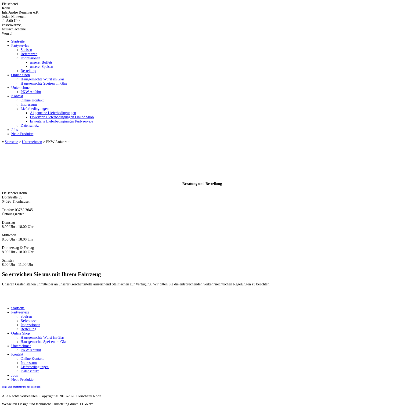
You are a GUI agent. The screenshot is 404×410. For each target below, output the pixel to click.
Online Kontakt (32, 100)
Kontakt (17, 96)
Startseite (18, 41)
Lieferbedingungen (35, 109)
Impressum (29, 104)
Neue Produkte (22, 134)
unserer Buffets (41, 62)
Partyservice (20, 45)
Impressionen (30, 58)
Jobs (14, 130)
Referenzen (29, 54)
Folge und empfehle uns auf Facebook (21, 386)
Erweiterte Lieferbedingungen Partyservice (61, 121)
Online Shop (20, 75)
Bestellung (28, 71)
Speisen (26, 50)
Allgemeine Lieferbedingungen (53, 113)
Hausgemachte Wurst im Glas (42, 79)
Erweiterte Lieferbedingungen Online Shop (62, 117)
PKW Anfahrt (31, 92)
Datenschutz (30, 125)
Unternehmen (21, 88)
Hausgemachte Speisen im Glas (44, 83)
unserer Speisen (41, 66)
